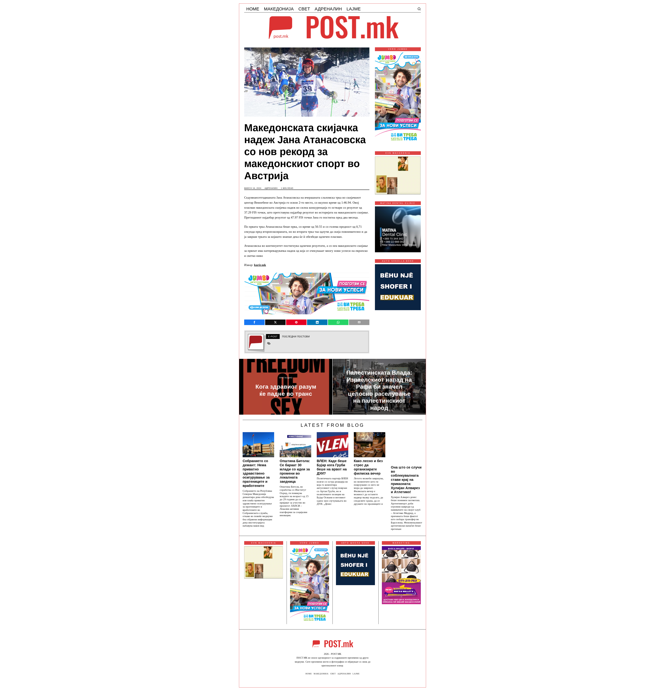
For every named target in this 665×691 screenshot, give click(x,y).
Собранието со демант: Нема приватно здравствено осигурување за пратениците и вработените (256, 473)
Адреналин (271, 188)
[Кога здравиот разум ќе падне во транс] (285, 387)
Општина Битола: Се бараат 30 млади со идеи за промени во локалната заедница (295, 471)
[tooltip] (254, 322)
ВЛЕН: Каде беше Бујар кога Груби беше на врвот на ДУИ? (332, 467)
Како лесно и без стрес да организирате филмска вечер (368, 467)
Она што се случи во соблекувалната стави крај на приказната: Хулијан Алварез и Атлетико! (406, 479)
